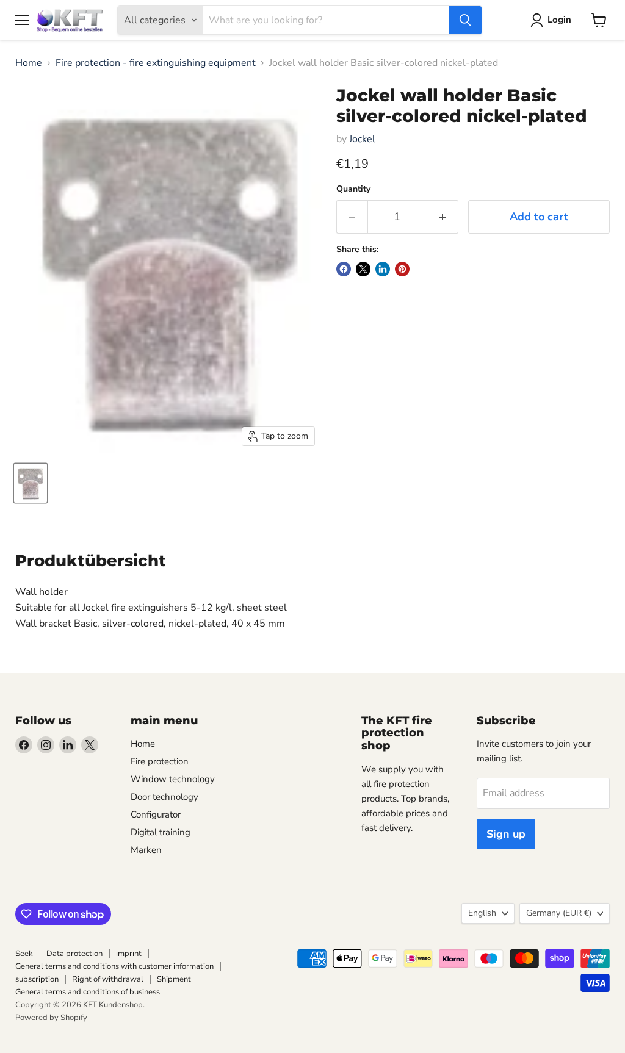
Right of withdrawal (107, 979)
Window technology (173, 779)
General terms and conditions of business (87, 992)
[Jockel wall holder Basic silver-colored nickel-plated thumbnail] (30, 483)
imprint (129, 953)
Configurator (156, 814)
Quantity (353, 189)
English (482, 913)
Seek (24, 953)
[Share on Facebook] (343, 269)
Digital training (160, 832)
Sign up (506, 834)
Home (28, 62)
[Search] (465, 20)
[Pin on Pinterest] (402, 269)
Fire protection (160, 761)
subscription (37, 979)
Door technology (164, 797)
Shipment (174, 979)
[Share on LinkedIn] (382, 269)
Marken (146, 850)
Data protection (74, 953)
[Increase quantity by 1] (442, 217)
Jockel (362, 139)
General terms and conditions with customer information (114, 966)
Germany (558, 913)
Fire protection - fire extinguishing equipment (156, 62)
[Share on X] (363, 269)
